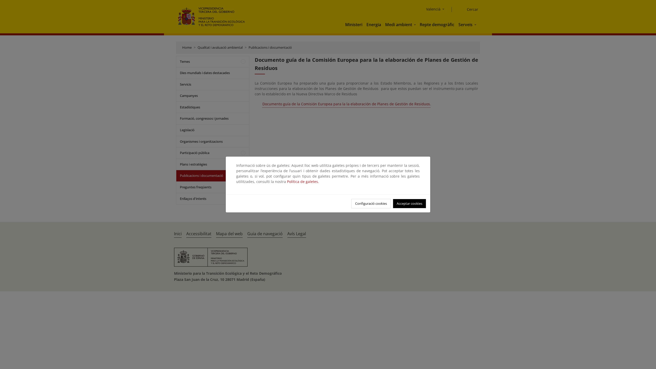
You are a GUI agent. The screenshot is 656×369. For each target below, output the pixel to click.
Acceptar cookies (409, 203)
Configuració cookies (371, 203)
